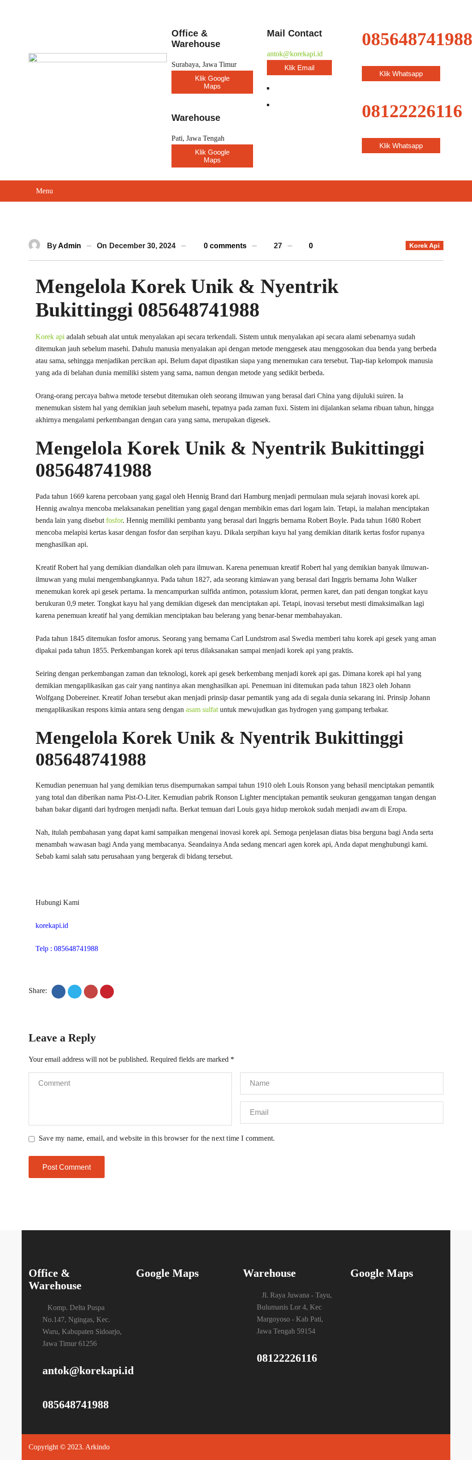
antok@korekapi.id (295, 54)
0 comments (224, 246)
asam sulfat (202, 709)
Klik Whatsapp (401, 74)
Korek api (50, 337)
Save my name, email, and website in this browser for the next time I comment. (157, 1138)
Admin (69, 246)
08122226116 (287, 1358)
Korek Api (424, 245)
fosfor (114, 520)
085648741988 (75, 1405)
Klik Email (299, 68)
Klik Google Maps (212, 82)
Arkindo (97, 1447)
